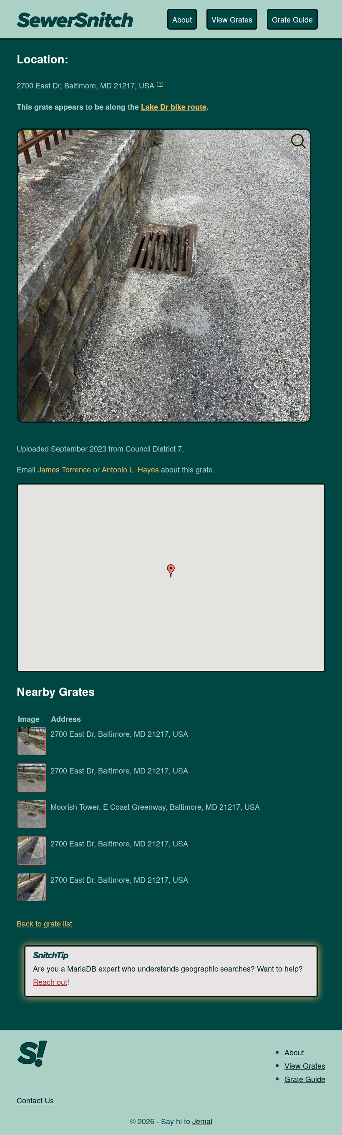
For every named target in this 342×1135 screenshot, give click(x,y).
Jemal (202, 1120)
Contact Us (35, 1100)
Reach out (50, 981)
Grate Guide (292, 19)
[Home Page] (32, 1065)
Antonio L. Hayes (130, 469)
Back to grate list (44, 923)
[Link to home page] (75, 15)
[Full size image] (164, 275)
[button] (171, 571)
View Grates (231, 19)
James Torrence (64, 469)
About (182, 19)
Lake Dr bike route (173, 106)
